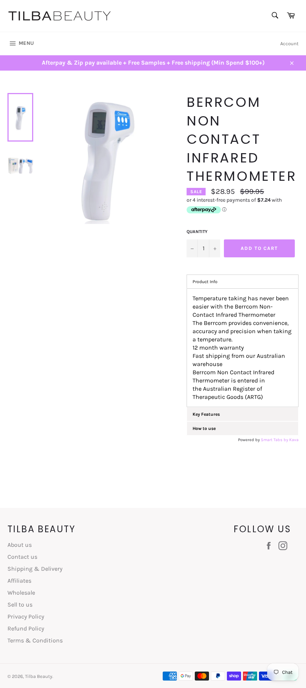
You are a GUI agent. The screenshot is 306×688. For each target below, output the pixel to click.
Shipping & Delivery (34, 568)
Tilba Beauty (38, 676)
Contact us (22, 556)
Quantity (197, 231)
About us (19, 544)
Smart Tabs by (275, 439)
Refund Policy (25, 628)
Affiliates (19, 580)
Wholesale (21, 592)
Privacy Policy (25, 616)
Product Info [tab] (205, 281)
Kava (294, 439)
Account (289, 43)
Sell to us (19, 604)
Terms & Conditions (35, 640)
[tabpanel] (243, 347)
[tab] (243, 414)
